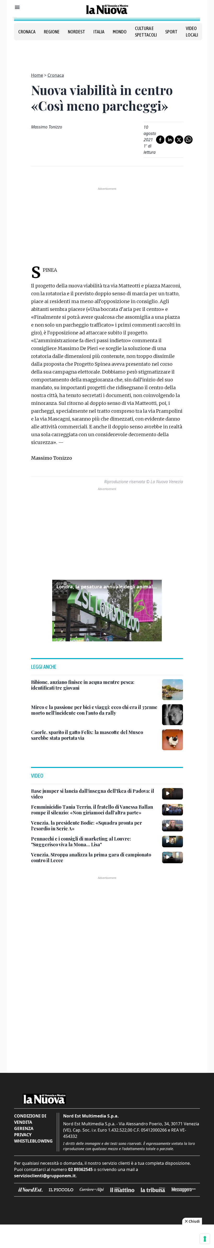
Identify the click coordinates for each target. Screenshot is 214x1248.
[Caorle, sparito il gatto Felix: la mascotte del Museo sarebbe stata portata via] (172, 739)
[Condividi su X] (179, 139)
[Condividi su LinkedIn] (169, 139)
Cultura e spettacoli (146, 32)
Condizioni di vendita (30, 1119)
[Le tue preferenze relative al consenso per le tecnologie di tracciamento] (205, 1239)
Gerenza (23, 1128)
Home (37, 75)
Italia (98, 31)
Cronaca (26, 31)
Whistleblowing (33, 1141)
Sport (171, 31)
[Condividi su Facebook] (160, 139)
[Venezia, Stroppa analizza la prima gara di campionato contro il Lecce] (172, 857)
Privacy (23, 1135)
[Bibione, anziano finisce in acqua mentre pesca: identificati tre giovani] (172, 689)
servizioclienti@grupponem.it (45, 1176)
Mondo (120, 31)
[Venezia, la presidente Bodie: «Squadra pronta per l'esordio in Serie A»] (172, 825)
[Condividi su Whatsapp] (188, 139)
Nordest (76, 31)
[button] (107, 611)
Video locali (192, 32)
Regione (52, 31)
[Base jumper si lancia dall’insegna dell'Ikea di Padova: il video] (172, 794)
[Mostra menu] (17, 7)
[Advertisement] (107, 53)
